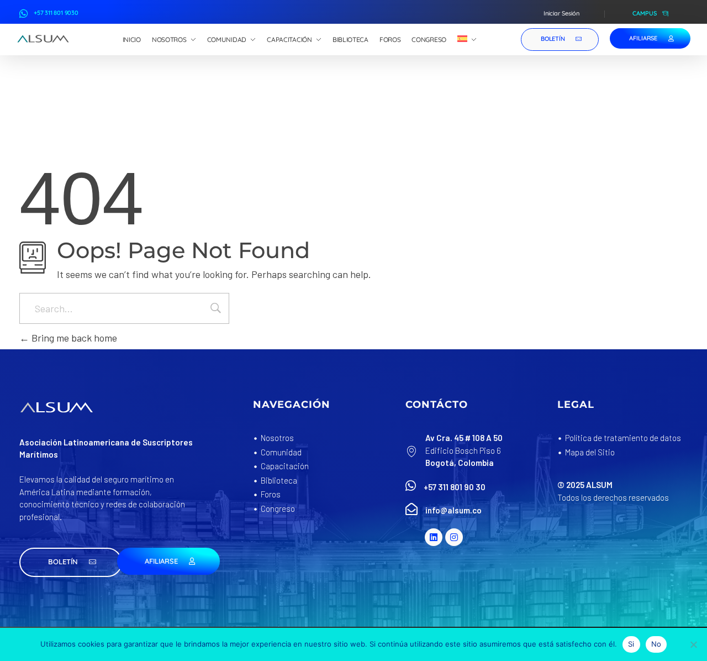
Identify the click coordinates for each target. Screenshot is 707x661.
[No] (693, 644)
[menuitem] (467, 39)
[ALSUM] (43, 38)
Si (631, 643)
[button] (70, 562)
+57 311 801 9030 (56, 13)
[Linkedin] (433, 537)
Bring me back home (73, 338)
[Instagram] (454, 537)
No (656, 643)
